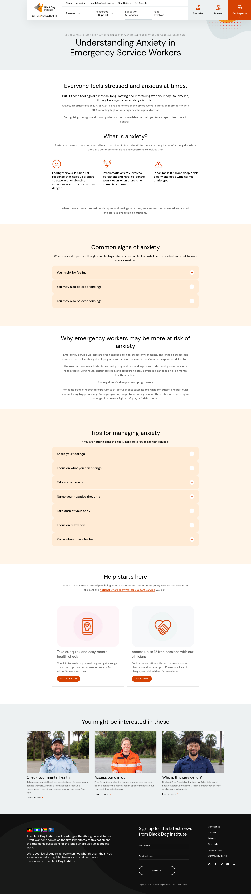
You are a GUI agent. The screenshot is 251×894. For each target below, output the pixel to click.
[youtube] (228, 864)
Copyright (213, 844)
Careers (212, 832)
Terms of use (215, 850)
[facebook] (215, 864)
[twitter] (221, 864)
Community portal (217, 855)
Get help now (240, 13)
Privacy (212, 838)
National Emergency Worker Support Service (127, 35)
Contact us (214, 826)
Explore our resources (171, 35)
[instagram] (209, 864)
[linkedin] (234, 864)
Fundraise (198, 13)
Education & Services (83, 35)
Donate (218, 13)
